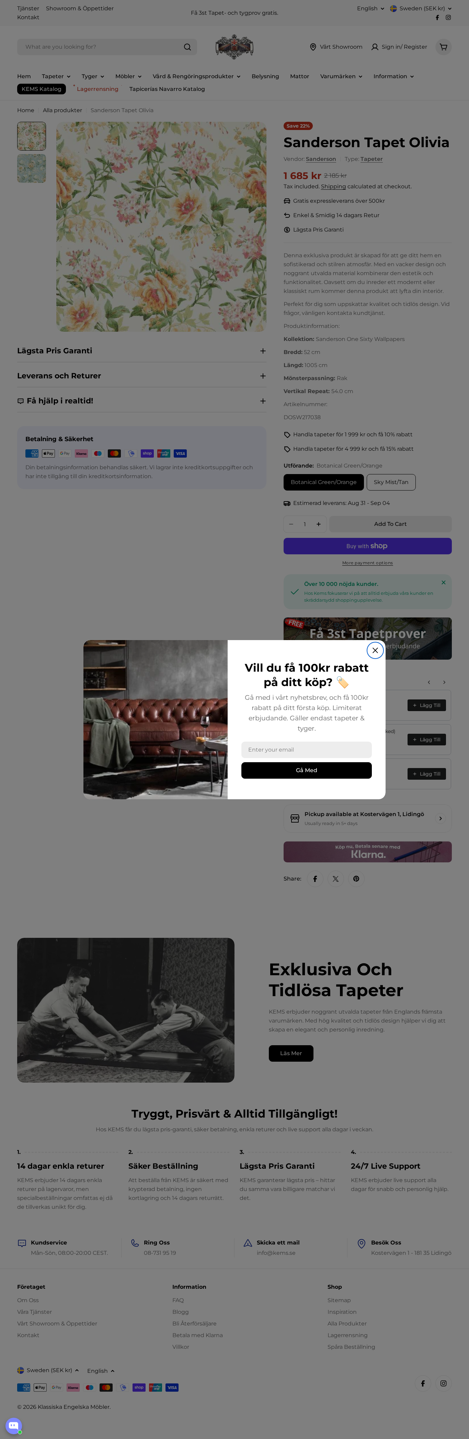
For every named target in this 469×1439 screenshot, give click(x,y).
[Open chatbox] (13, 1426)
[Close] (375, 650)
